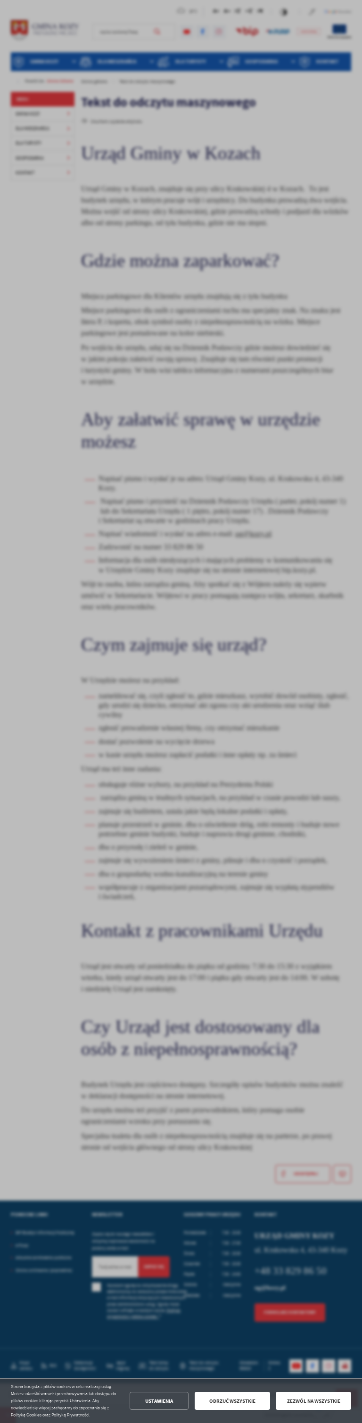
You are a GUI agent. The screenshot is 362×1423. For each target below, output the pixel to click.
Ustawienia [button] (159, 1401)
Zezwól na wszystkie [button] (313, 1401)
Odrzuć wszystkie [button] (232, 1401)
